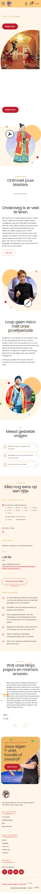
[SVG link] (26, 3)
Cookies (36, 887)
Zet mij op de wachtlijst (14, 581)
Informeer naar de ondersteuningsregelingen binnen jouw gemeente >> (18, 567)
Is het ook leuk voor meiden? (17, 464)
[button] (10, 25)
